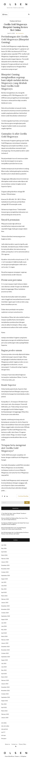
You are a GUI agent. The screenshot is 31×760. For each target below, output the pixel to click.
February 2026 (5, 558)
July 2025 (3, 582)
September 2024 (5, 616)
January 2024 (4, 643)
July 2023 (3, 663)
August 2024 (4, 619)
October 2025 (5, 572)
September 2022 (5, 697)
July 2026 (3, 545)
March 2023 (4, 677)
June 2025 (4, 585)
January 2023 (4, 683)
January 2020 (4, 717)
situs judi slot (4, 729)
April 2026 (4, 551)
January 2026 (4, 562)
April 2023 (4, 673)
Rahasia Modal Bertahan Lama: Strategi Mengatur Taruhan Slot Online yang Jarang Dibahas (13, 528)
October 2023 (5, 653)
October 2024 (5, 612)
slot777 (3, 732)
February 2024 (5, 639)
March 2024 (4, 636)
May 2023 (4, 670)
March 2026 (4, 555)
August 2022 (4, 700)
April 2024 (4, 633)
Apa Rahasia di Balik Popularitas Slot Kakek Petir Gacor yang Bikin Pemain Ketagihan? (15, 523)
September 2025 (5, 575)
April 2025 (4, 592)
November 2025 (5, 568)
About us (7, 744)
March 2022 (4, 711)
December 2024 (5, 606)
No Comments (20, 33)
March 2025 (4, 595)
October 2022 (5, 694)
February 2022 (5, 714)
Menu (5, 14)
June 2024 (4, 626)
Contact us (14, 744)
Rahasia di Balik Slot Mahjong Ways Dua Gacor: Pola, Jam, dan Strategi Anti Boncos (14, 518)
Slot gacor (3, 738)
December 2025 (5, 565)
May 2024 (4, 629)
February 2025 (5, 599)
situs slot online (5, 726)
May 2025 (4, 589)
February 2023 (5, 680)
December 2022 (5, 687)
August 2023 (4, 660)
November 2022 (5, 690)
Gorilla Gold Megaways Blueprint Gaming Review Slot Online (15, 27)
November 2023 (5, 650)
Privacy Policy (22, 744)
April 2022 (4, 707)
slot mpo (3, 735)
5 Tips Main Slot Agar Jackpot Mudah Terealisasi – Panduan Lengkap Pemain (14, 514)
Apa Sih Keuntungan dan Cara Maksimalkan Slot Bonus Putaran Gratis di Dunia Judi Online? (15, 533)
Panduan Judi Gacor (15, 21)
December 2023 (5, 646)
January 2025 (4, 602)
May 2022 (4, 704)
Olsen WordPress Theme (12, 756)
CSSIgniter (23, 756)
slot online (3, 723)
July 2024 (3, 623)
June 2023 (4, 667)
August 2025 (4, 579)
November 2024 (5, 609)
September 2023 (5, 656)
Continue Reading (23, 496)
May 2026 (4, 548)
